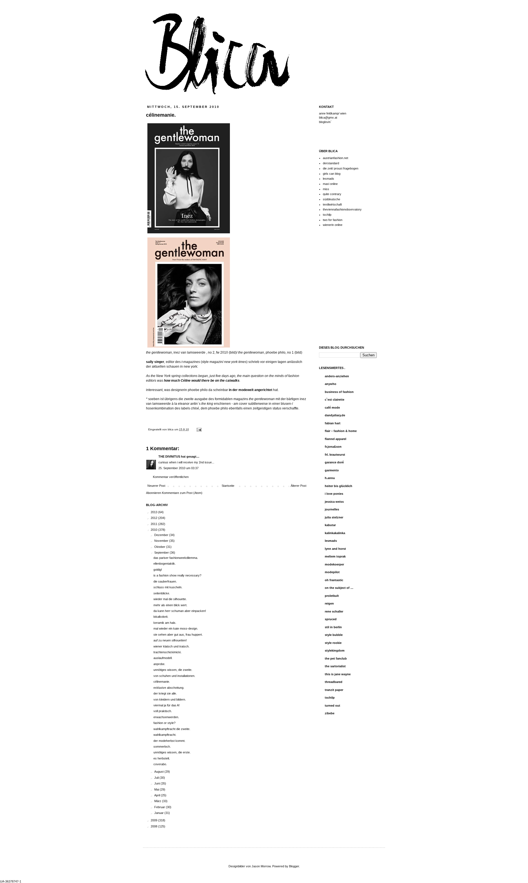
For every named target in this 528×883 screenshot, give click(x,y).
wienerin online (332, 224)
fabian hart (332, 423)
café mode (332, 407)
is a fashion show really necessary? (177, 575)
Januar (159, 812)
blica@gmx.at (328, 117)
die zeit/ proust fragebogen (340, 168)
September (162, 552)
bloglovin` (325, 122)
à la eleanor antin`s (192, 404)
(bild (298, 352)
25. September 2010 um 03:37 (178, 468)
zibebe (329, 713)
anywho (330, 384)
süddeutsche (331, 199)
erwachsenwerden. (166, 717)
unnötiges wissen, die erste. (172, 752)
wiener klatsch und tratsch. (171, 646)
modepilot (332, 572)
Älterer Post (298, 485)
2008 (154, 826)
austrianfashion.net (335, 158)
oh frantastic (334, 580)
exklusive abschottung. (168, 687)
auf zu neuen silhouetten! (170, 640)
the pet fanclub (336, 658)
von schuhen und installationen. (174, 675)
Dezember (161, 535)
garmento (332, 470)
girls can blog (331, 173)
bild (232, 352)
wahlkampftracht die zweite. (171, 729)
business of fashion (339, 391)
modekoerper (334, 564)
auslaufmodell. (162, 658)
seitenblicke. (161, 593)
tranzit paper (334, 689)
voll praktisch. (162, 711)
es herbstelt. (161, 758)
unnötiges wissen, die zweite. (172, 669)
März (158, 801)
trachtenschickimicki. (167, 652)
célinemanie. (161, 681)
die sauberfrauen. (165, 581)
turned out (332, 705)
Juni (157, 783)
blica (171, 429)
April (157, 795)
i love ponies (334, 493)
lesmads (328, 178)
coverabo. (160, 764)
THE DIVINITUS (169, 456)
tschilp (327, 214)
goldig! (157, 569)
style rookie (333, 642)
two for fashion (332, 220)
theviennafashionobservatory (342, 209)
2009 (154, 820)
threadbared (333, 682)
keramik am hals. (164, 622)
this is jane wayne (338, 674)
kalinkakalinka (335, 533)
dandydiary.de (335, 415)
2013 (154, 512)
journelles (332, 509)
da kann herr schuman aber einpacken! (179, 611)
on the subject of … (339, 587)
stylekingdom (335, 650)
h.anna (330, 478)
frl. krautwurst (335, 454)
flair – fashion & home (341, 431)
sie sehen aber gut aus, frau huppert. (178, 634)
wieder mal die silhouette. (170, 599)
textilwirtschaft (332, 204)
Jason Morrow (261, 866)
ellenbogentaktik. (164, 563)
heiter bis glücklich (338, 486)
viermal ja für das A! (166, 705)
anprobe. (159, 664)
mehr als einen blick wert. (170, 605)
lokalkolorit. (160, 616)
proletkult (332, 595)
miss (326, 189)
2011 (154, 524)
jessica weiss (334, 501)
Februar (160, 807)
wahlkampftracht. (164, 734)
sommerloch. (162, 746)
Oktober (160, 546)
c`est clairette (334, 399)
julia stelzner (334, 517)
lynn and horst (335, 548)
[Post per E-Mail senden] (198, 429)
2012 (154, 518)
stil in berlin (333, 627)
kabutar (330, 525)
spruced (331, 619)
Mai (157, 789)
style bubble (334, 634)
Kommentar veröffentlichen (171, 477)
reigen (329, 603)
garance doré (334, 462)
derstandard (331, 163)
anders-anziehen (337, 376)
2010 (154, 529)
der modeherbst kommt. (169, 740)
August (159, 771)
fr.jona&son (333, 446)
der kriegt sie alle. (165, 693)
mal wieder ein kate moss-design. (175, 628)
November (161, 540)
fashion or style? (164, 723)
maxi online (330, 183)
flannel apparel (335, 439)
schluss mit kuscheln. (167, 587)
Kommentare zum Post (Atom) (182, 492)
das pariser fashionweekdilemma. (175, 557)
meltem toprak (335, 556)
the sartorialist (335, 666)
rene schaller (334, 611)
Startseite (228, 485)
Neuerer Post (156, 485)
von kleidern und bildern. (169, 699)
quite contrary (332, 194)
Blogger (294, 866)
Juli (157, 777)
